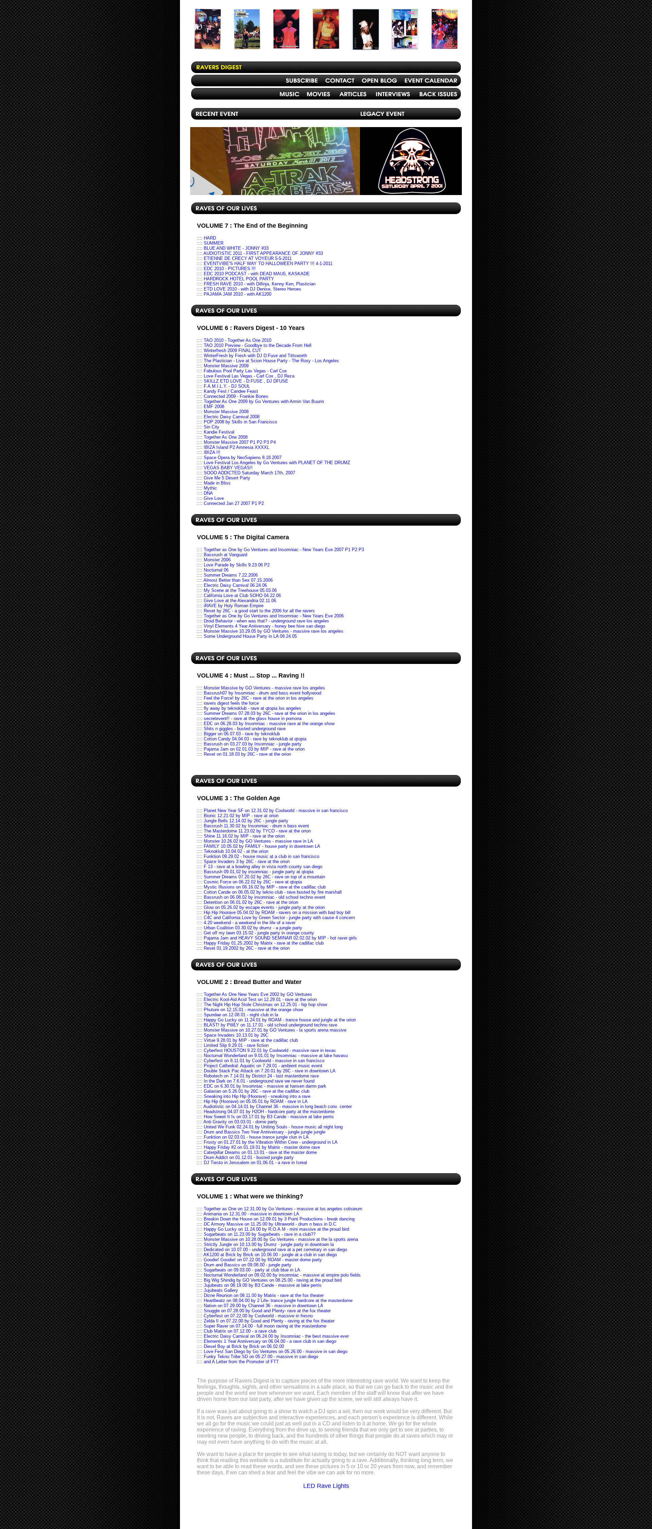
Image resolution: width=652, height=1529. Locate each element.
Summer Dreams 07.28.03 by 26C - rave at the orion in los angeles (269, 713)
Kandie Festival (219, 432)
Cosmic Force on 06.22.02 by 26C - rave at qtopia (253, 881)
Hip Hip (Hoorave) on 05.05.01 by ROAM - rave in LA (256, 1101)
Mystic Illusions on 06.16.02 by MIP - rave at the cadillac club (265, 887)
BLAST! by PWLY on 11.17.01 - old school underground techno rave (270, 1024)
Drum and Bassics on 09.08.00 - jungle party (247, 1264)
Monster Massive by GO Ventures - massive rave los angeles (264, 687)
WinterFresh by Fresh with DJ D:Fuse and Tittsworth (255, 355)
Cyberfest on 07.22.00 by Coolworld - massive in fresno (258, 1315)
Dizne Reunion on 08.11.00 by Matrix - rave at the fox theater (264, 1295)
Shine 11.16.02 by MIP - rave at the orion (244, 836)
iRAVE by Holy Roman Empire (234, 605)
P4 (273, 442)
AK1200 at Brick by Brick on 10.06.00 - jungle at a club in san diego (270, 1254)
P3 (266, 442)
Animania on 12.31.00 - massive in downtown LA (251, 1213)
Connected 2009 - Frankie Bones (236, 396)
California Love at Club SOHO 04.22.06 (242, 595)
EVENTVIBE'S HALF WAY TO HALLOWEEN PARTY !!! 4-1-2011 (268, 263)
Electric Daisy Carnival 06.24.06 (235, 585)
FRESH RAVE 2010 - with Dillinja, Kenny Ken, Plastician (259, 283)
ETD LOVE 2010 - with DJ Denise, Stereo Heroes (252, 289)
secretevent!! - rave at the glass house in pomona (253, 718)
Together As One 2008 (226, 437)
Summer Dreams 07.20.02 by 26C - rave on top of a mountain (264, 876)
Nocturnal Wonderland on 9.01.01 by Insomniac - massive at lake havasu (276, 1055)
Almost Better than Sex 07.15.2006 (238, 580)
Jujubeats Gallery (221, 1290)
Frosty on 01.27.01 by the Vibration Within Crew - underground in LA (271, 1142)
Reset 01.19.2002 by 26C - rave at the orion (247, 948)
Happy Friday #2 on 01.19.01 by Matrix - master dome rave (262, 1147)
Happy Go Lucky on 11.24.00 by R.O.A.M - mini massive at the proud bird (276, 1229)
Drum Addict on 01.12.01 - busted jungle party (249, 1157)
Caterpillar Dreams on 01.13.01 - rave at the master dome (260, 1152)
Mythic (210, 488)
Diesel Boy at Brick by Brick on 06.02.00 (244, 1346)
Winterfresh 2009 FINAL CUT (232, 350)
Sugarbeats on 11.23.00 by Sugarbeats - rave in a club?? (259, 1234)
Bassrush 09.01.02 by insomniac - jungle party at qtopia (258, 871)
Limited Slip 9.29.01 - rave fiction (236, 1045)
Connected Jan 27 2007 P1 (230, 503)
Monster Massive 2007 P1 (229, 442)
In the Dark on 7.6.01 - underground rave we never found (259, 1081)
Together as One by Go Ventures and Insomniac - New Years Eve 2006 (274, 615)
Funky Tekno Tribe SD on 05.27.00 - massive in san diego (261, 1356)
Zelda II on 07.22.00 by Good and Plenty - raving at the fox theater (269, 1320)
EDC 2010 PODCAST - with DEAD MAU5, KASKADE (257, 273)
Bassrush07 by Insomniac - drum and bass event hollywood (262, 693)
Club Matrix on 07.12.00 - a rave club (240, 1331)
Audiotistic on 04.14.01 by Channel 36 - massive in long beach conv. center (277, 1106)
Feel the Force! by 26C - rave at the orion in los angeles (258, 698)
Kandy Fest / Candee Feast (231, 391)
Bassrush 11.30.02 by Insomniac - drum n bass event (256, 825)
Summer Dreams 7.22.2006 (231, 575)
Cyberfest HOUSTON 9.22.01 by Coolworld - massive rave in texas (270, 1050)
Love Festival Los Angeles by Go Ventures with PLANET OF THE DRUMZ (277, 462)
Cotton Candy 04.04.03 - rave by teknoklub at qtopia (255, 738)
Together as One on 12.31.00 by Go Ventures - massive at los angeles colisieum (283, 1208)
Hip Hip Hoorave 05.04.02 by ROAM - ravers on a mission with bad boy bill (277, 912)
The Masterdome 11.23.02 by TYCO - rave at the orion (257, 830)
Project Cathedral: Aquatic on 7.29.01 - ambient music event (263, 1065)
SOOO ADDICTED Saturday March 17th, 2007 (249, 472)
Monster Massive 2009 (226, 365)
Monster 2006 (217, 559)
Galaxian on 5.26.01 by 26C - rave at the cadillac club (256, 1091)
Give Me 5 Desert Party (227, 477)
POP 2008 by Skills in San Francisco (240, 421)
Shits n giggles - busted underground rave (245, 728)
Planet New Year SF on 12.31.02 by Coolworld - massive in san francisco (276, 810)
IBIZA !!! (212, 452)
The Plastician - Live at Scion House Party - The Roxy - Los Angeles (271, 360)
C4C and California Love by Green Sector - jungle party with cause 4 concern (279, 917)
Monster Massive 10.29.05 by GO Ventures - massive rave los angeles (273, 631)
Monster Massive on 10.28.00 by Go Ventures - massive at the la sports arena (281, 1239)
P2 (259, 442)
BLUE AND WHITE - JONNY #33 (236, 248)
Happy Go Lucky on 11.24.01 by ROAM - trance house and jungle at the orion (280, 1019)
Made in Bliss (217, 483)
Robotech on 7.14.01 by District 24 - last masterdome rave (261, 1075)
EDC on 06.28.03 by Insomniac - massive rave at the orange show (269, 723)
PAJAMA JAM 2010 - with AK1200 (237, 294)
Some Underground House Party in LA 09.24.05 (250, 636)
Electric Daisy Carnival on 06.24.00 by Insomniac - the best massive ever (276, 1336)
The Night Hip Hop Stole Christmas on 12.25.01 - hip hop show (265, 1004)
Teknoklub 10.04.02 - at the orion (236, 851)
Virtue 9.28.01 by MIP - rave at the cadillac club (251, 1040)
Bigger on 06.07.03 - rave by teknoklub (242, 733)
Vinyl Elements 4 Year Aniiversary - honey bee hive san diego (264, 626)
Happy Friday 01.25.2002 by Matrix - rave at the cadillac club (264, 943)
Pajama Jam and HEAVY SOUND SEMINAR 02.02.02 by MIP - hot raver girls (280, 938)
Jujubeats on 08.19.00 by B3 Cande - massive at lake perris (263, 1285)
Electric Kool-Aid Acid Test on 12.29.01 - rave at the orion (260, 999)
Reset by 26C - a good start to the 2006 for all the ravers (259, 610)
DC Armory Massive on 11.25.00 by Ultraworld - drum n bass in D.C (270, 1224)
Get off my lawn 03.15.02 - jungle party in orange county (259, 932)
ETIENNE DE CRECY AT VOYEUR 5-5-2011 (248, 258)
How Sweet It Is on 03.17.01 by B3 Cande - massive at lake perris (269, 1116)
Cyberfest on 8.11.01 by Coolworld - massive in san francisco (264, 1060)
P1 (347, 549)
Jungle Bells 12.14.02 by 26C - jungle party (246, 820)
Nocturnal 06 (216, 570)
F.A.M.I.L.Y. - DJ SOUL (227, 386)
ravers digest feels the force (231, 703)
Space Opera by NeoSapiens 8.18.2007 (243, 457)
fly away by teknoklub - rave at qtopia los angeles (252, 708)
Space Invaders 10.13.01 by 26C (236, 1035)
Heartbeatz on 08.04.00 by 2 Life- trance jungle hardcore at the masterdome (278, 1300)
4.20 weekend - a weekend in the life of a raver (249, 922)
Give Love (214, 498)
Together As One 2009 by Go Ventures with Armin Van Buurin (264, 401)
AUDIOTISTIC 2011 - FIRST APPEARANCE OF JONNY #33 (263, 253)
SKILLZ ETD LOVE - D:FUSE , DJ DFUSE (246, 381)
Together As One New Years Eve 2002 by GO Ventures (258, 994)
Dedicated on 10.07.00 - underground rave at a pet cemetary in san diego (275, 1249)
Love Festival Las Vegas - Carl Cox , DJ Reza (249, 376)
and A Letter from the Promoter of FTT (241, 1361)
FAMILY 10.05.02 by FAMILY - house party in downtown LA (262, 846)
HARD (210, 238)
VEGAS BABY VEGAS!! (228, 467)
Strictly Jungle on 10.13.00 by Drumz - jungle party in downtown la (269, 1244)
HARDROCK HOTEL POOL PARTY (239, 278)
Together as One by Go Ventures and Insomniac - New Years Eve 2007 (274, 549)
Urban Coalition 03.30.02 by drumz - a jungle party (253, 927)
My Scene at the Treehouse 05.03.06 (240, 590)
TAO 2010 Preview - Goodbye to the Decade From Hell (257, 345)
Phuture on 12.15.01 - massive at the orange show (253, 1009)
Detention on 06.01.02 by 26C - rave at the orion (251, 902)
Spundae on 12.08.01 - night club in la (241, 1014)
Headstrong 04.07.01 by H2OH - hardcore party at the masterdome (269, 1111)
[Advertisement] (326, 1511)
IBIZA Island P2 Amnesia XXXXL (236, 447)
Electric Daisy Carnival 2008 (231, 416)
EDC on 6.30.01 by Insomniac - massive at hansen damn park (265, 1086)
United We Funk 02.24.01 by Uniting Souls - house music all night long (273, 1126)
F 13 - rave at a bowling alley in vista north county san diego (263, 866)
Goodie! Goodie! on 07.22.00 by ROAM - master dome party (263, 1259)
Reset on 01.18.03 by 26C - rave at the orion (247, 754)
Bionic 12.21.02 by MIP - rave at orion (241, 815)
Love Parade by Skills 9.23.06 (233, 564)
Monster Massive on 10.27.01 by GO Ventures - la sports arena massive (275, 1030)
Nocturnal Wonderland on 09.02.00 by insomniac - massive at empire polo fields (282, 1275)
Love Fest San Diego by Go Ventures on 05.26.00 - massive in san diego (275, 1351)
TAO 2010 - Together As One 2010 (237, 340)
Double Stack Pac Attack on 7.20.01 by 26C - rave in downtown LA (270, 1070)
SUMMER (213, 243)
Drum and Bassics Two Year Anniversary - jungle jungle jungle (264, 1132)
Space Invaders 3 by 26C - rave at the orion (247, 861)
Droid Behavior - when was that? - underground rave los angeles (266, 620)
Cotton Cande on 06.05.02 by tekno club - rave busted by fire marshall (273, 892)
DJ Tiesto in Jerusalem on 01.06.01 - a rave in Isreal (255, 1162)
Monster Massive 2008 (226, 411)
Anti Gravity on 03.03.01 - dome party (240, 1121)
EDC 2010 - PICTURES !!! (230, 268)
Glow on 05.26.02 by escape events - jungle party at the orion (264, 907)
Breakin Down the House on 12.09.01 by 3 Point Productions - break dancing (279, 1219)
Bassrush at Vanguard (225, 554)
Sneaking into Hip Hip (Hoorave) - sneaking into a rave (257, 1096)
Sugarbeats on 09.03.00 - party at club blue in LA (252, 1269)
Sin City (211, 426)
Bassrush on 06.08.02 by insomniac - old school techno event (264, 897)
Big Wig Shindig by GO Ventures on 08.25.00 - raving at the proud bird (273, 1280)
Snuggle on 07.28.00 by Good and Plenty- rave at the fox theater (267, 1310)
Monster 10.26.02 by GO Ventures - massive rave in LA (258, 841)
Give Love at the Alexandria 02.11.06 (240, 600)
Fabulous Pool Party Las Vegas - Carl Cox (245, 370)
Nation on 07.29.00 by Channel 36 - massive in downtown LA (263, 1305)
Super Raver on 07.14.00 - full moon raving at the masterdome (265, 1326)
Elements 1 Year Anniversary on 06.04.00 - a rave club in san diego (270, 1341)
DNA (208, 493)
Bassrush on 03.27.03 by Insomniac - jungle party (253, 743)
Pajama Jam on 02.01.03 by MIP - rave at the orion (254, 749)
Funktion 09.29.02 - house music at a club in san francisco (261, 856)
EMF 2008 (214, 406)
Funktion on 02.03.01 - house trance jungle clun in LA (256, 1137)
